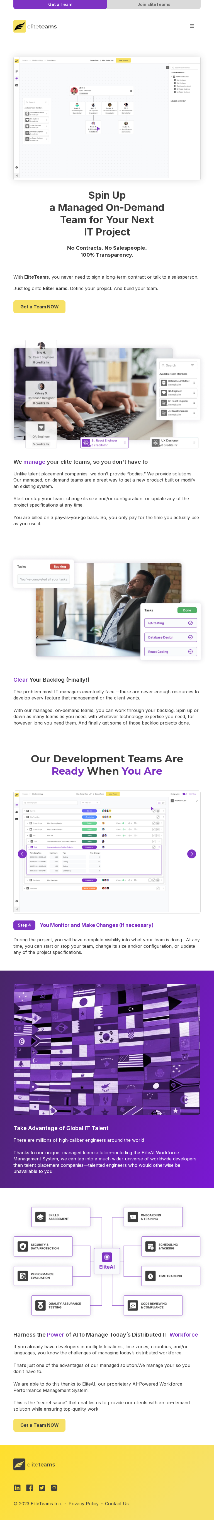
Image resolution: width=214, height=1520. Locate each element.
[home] (35, 25)
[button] (192, 26)
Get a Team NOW (39, 307)
